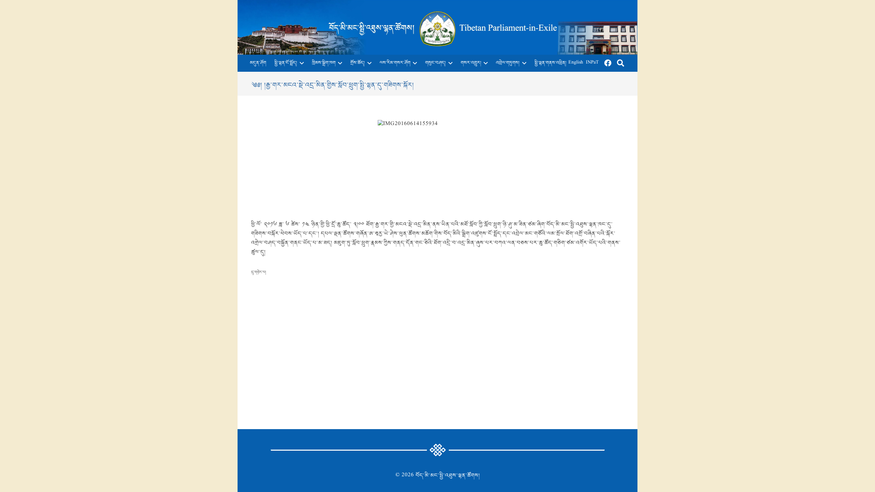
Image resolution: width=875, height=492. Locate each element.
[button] (300, 63)
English (575, 63)
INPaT (592, 63)
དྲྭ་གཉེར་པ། (258, 272)
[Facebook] (608, 63)
